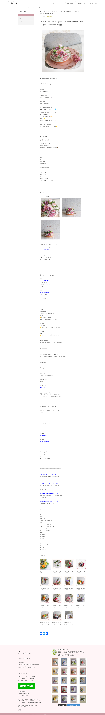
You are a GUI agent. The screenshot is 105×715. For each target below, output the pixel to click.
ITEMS (70, 2)
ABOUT (61, 2)
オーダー (49, 16)
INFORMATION (81, 2)
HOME (54, 2)
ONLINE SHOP (94, 2)
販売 (20, 18)
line (40, 414)
